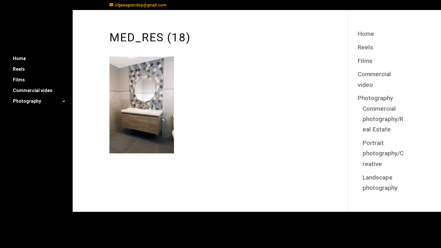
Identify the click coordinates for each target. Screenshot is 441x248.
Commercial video (33, 90)
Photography (27, 101)
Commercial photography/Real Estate (383, 119)
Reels (19, 69)
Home (19, 58)
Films (19, 80)
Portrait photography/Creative (383, 153)
